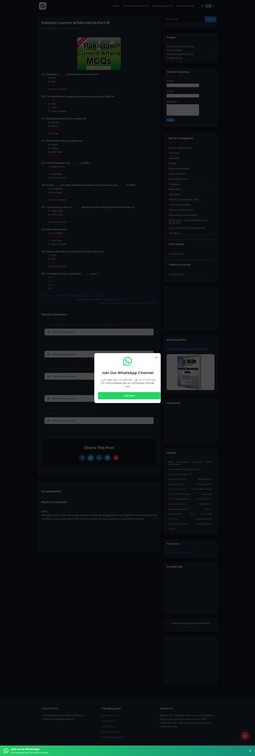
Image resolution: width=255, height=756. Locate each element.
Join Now (129, 395)
